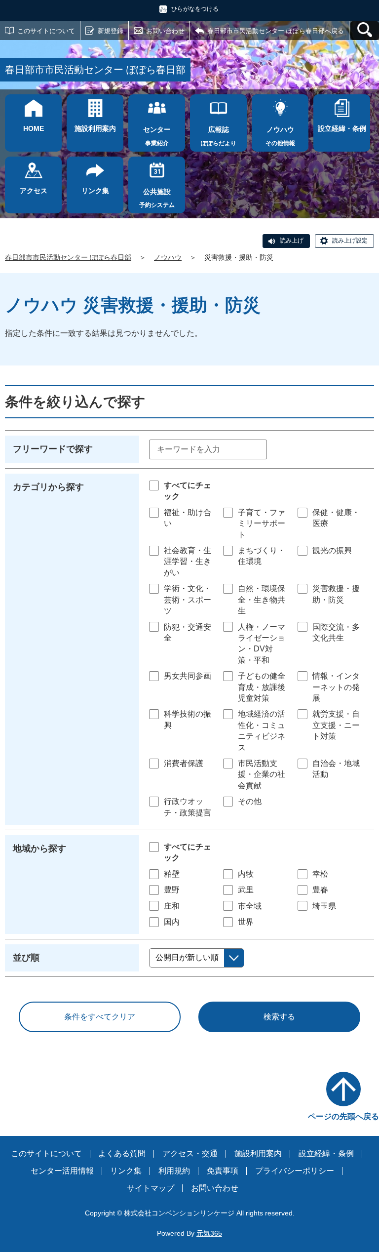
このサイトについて (46, 31)
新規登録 (110, 31)
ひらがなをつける (195, 8)
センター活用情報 (62, 1171)
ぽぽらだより (218, 135)
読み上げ (291, 240)
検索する (279, 1016)
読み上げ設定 (350, 240)
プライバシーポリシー (294, 1171)
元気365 (209, 1233)
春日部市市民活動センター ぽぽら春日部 (68, 257)
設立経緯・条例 (326, 1153)
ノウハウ (168, 257)
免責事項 (222, 1171)
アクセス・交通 (190, 1153)
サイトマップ (150, 1188)
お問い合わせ (165, 31)
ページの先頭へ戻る (343, 1116)
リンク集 (126, 1171)
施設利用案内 (258, 1153)
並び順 (26, 958)
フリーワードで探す (53, 449)
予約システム (157, 198)
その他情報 (280, 135)
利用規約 (174, 1171)
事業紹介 (157, 135)
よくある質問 (122, 1153)
